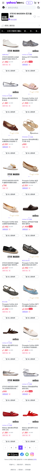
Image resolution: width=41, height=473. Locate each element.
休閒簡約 (32, 31)
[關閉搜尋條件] (6, 7)
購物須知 (28, 464)
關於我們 (20, 464)
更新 (35, 459)
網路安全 (13, 470)
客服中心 (12, 464)
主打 (3, 31)
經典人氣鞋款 (10, 25)
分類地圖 (27, 470)
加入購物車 (11, 71)
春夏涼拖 (38, 31)
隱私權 (21, 470)
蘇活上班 (26, 31)
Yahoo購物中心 (15, 2)
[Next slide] (18, 43)
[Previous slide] (2, 43)
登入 (29, 3)
